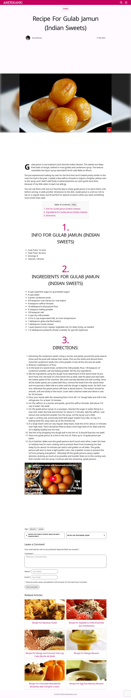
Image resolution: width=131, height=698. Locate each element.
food (65, 9)
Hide (74, 204)
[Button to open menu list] (126, 2)
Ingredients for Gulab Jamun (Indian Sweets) (65, 212)
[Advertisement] (65, 56)
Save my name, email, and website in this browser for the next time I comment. (56, 582)
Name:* (27, 571)
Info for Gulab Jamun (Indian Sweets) (62, 208)
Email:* (27, 577)
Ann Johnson (37, 38)
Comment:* (29, 553)
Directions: (50, 215)
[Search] (121, 2)
